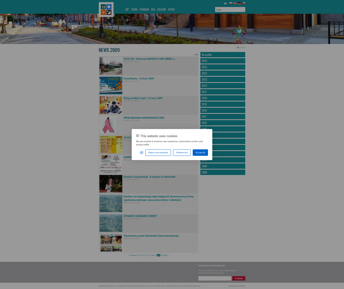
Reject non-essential (158, 152)
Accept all (200, 152)
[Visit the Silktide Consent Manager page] (141, 152)
